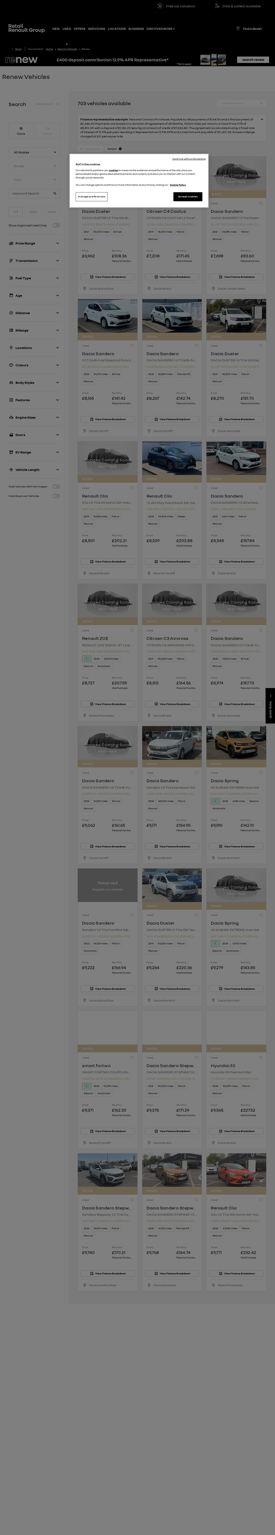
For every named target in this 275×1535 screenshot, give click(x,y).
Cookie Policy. (178, 184)
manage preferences (91, 196)
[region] (139, 181)
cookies (113, 170)
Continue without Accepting (189, 158)
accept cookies (188, 196)
